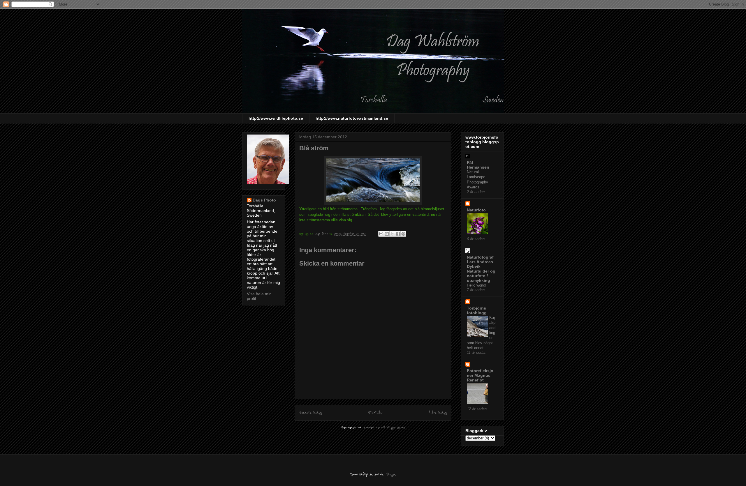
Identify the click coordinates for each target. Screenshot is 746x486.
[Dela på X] (392, 234)
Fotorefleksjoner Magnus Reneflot (480, 375)
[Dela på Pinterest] (403, 234)
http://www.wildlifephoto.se (276, 118)
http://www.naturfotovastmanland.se (352, 118)
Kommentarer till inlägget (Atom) (384, 428)
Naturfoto (476, 210)
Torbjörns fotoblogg (477, 310)
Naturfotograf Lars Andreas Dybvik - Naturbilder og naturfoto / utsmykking (481, 269)
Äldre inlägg (438, 412)
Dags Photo (264, 200)
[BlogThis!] (387, 234)
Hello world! (476, 285)
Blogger (390, 474)
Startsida (375, 412)
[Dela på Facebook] (398, 234)
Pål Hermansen (478, 164)
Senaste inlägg (310, 412)
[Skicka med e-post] (381, 234)
